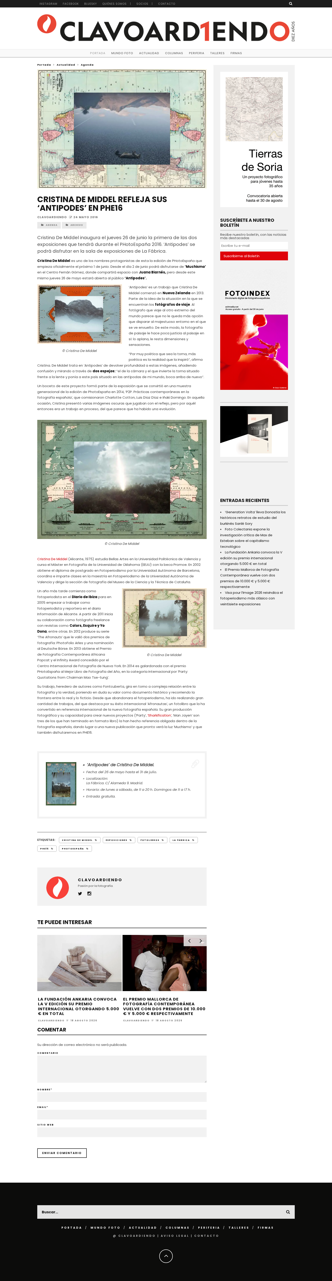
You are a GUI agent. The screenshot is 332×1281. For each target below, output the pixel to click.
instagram (48, 4)
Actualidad (149, 53)
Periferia (196, 53)
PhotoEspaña (73, 848)
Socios (142, 4)
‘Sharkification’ (159, 715)
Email (42, 1107)
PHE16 (44, 848)
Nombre (44, 1089)
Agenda (51, 225)
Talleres (217, 53)
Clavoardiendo (52, 217)
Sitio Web (45, 1124)
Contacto (166, 4)
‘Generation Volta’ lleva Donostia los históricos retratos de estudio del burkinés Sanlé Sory (253, 518)
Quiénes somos (114, 4)
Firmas (236, 53)
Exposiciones (116, 840)
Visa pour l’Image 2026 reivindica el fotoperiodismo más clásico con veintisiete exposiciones (251, 598)
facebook (71, 4)
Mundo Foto (122, 53)
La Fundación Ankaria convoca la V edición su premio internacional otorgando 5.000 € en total (78, 1006)
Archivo (76, 225)
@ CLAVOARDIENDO (134, 1236)
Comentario (47, 1053)
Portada (97, 53)
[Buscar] (290, 3)
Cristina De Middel (52, 559)
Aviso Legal (175, 1236)
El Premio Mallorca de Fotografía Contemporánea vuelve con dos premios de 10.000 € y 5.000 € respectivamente (164, 1006)
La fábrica (181, 840)
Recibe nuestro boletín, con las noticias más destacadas (253, 236)
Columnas (174, 53)
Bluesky (90, 4)
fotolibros (149, 840)
